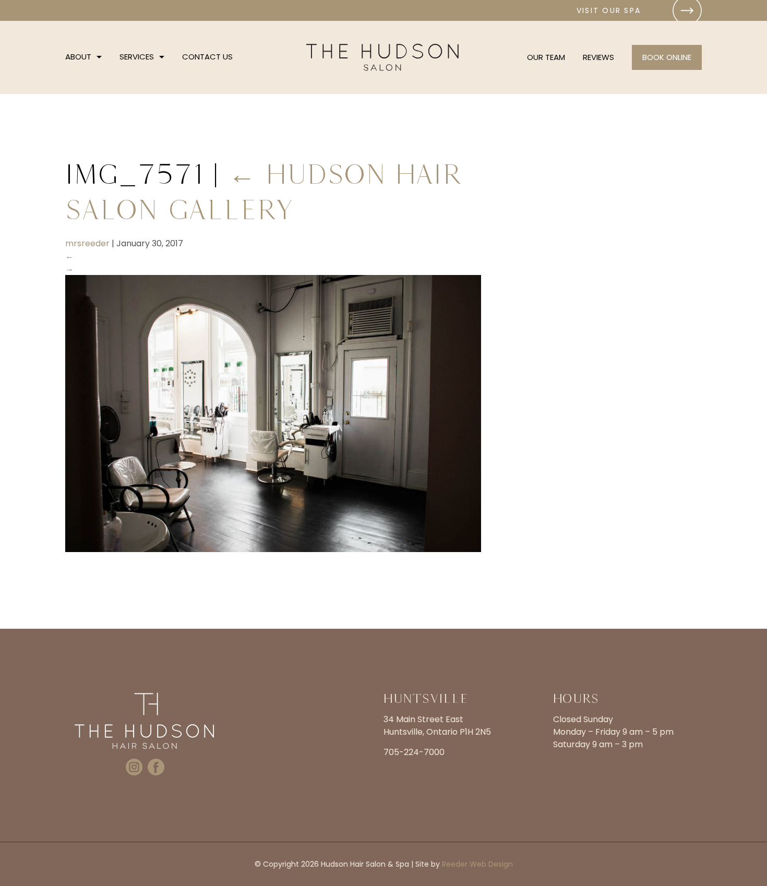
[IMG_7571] (273, 549)
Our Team (546, 57)
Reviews (598, 57)
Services (136, 56)
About (78, 56)
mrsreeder (87, 243)
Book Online (666, 57)
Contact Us (207, 56)
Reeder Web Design (477, 864)
